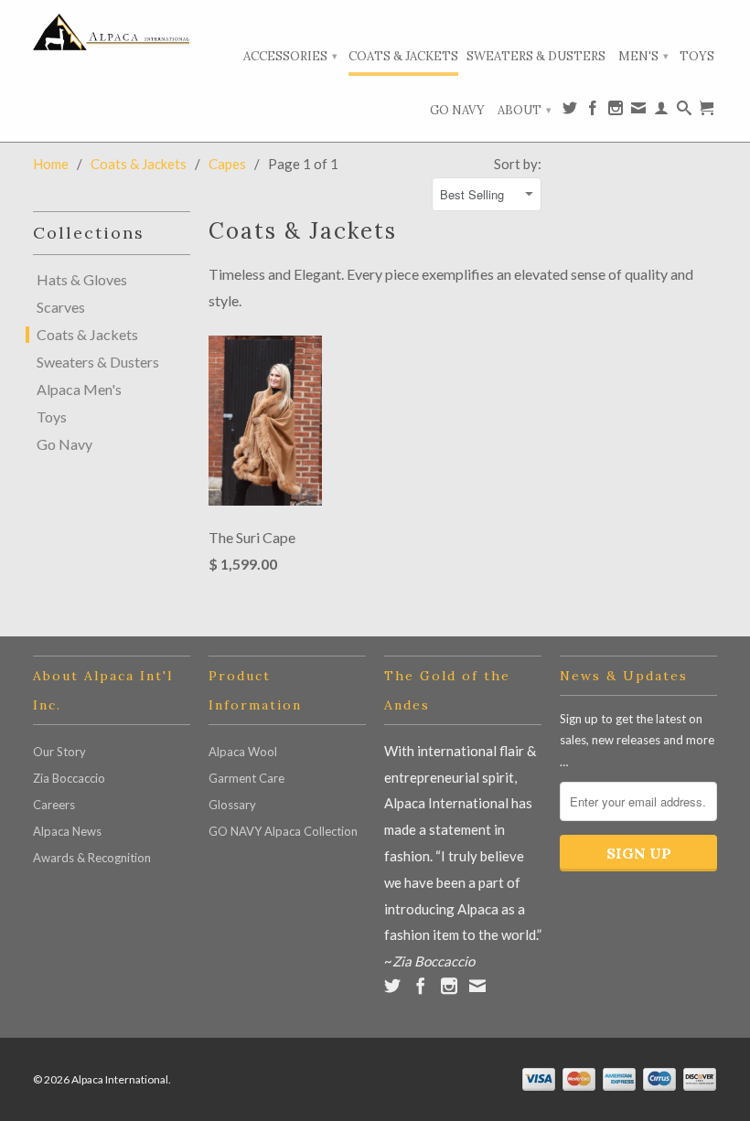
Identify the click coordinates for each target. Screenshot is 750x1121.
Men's (643, 56)
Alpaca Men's (79, 389)
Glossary (232, 804)
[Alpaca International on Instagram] (615, 112)
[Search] (684, 112)
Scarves (61, 307)
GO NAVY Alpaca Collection (283, 831)
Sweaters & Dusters (535, 56)
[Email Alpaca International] (638, 112)
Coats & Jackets (403, 56)
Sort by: (517, 163)
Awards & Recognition (92, 857)
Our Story (59, 751)
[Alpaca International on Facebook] (592, 112)
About (525, 110)
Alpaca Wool (243, 751)
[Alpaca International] (111, 32)
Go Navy (457, 110)
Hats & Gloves (82, 280)
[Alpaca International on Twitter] (569, 112)
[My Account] (661, 112)
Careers (54, 804)
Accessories (290, 56)
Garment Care (246, 778)
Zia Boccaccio (69, 778)
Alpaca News (67, 831)
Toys (697, 56)
